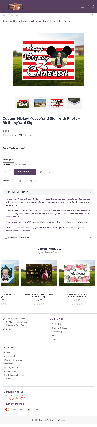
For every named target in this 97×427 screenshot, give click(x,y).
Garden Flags (10, 371)
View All (7, 379)
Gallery (54, 339)
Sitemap (61, 420)
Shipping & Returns (60, 328)
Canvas (7, 352)
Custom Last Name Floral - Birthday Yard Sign (77, 295)
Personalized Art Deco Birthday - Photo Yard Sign (39, 295)
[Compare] (87, 8)
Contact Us (57, 324)
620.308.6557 (12, 329)
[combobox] (48, 15)
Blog (54, 335)
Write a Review (25, 135)
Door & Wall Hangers (13, 360)
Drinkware (8, 364)
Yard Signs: (8, 160)
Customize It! (10, 356)
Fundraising (57, 332)
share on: (7, 181)
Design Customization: (14, 148)
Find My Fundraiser (12, 367)
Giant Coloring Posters (14, 375)
